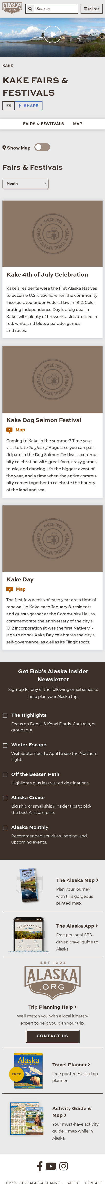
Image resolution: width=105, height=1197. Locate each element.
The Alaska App (75, 926)
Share (30, 106)
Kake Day (19, 580)
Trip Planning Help (51, 1007)
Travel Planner (70, 1065)
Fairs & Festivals (43, 124)
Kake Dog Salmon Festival (43, 421)
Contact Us (53, 1036)
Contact (93, 1183)
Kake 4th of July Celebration (47, 275)
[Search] (30, 8)
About (73, 1183)
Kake (7, 66)
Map (77, 124)
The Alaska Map (76, 880)
